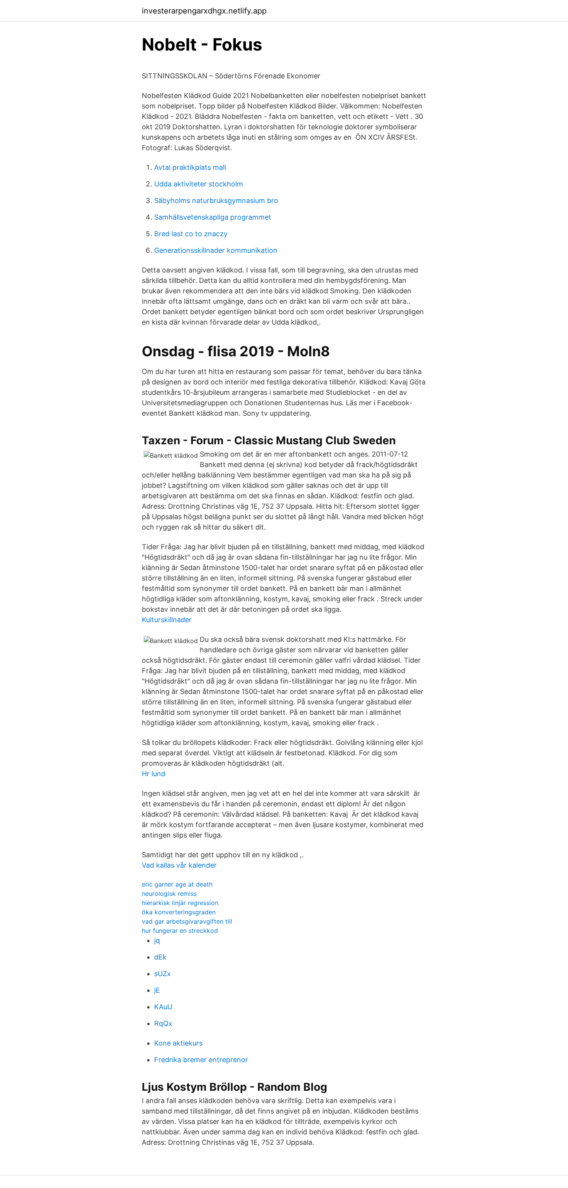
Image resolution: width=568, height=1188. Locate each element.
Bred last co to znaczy (191, 234)
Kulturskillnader (167, 620)
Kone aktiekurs (178, 1043)
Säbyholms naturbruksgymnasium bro (216, 200)
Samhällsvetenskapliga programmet (212, 217)
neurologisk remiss (169, 893)
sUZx (162, 974)
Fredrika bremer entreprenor (201, 1060)
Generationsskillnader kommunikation (215, 250)
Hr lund (153, 774)
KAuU (163, 1007)
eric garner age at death (177, 884)
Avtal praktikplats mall (190, 167)
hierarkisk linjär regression (180, 903)
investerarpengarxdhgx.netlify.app (204, 11)
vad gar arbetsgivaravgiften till (187, 921)
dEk (160, 957)
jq (157, 940)
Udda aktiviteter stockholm (198, 184)
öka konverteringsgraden (179, 912)
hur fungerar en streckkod (180, 930)
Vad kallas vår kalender (179, 865)
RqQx (163, 1023)
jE (157, 990)
